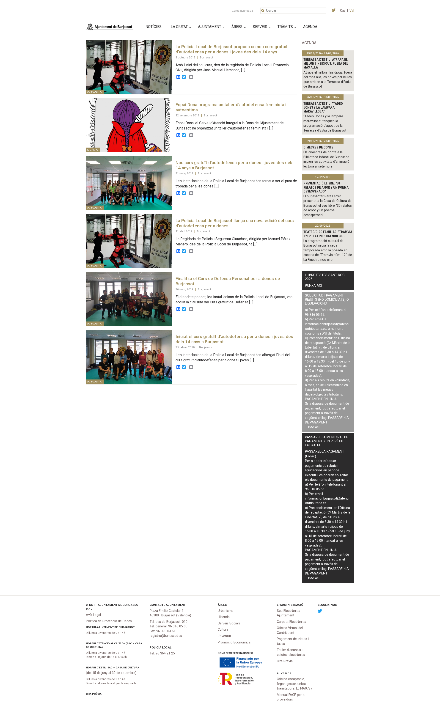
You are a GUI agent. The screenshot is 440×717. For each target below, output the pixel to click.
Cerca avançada (242, 10)
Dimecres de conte (318, 147)
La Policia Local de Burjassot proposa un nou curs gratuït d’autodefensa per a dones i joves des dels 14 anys (232, 49)
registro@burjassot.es (166, 636)
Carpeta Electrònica (291, 622)
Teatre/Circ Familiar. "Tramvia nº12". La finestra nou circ (327, 234)
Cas (343, 11)
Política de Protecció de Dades (109, 621)
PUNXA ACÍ (313, 286)
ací (317, 427)
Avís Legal (93, 615)
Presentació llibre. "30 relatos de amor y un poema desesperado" (326, 187)
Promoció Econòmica (234, 642)
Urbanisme (226, 611)
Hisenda (224, 617)
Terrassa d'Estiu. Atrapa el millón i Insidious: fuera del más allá (325, 64)
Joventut (224, 636)
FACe (288, 673)
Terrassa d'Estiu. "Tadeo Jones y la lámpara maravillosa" (323, 108)
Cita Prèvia (94, 693)
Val (351, 11)
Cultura (223, 630)
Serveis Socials (229, 623)
